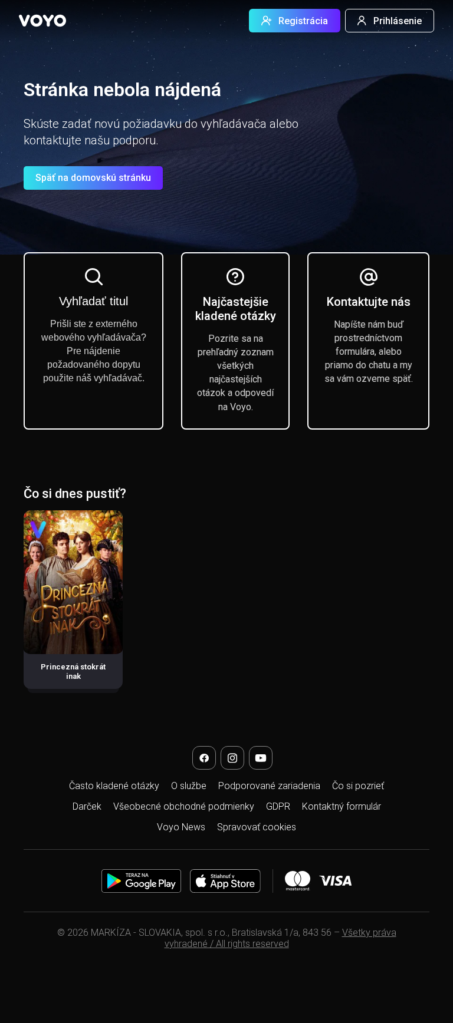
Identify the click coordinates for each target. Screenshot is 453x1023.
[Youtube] (261, 758)
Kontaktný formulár (341, 806)
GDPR (278, 806)
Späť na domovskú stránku (93, 177)
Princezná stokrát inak (73, 671)
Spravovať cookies (256, 827)
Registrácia (303, 21)
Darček (87, 806)
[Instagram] (232, 758)
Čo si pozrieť (358, 785)
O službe (188, 785)
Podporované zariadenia (269, 785)
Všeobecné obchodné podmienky (183, 806)
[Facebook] (204, 758)
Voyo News (181, 827)
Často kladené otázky (114, 785)
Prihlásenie (397, 21)
